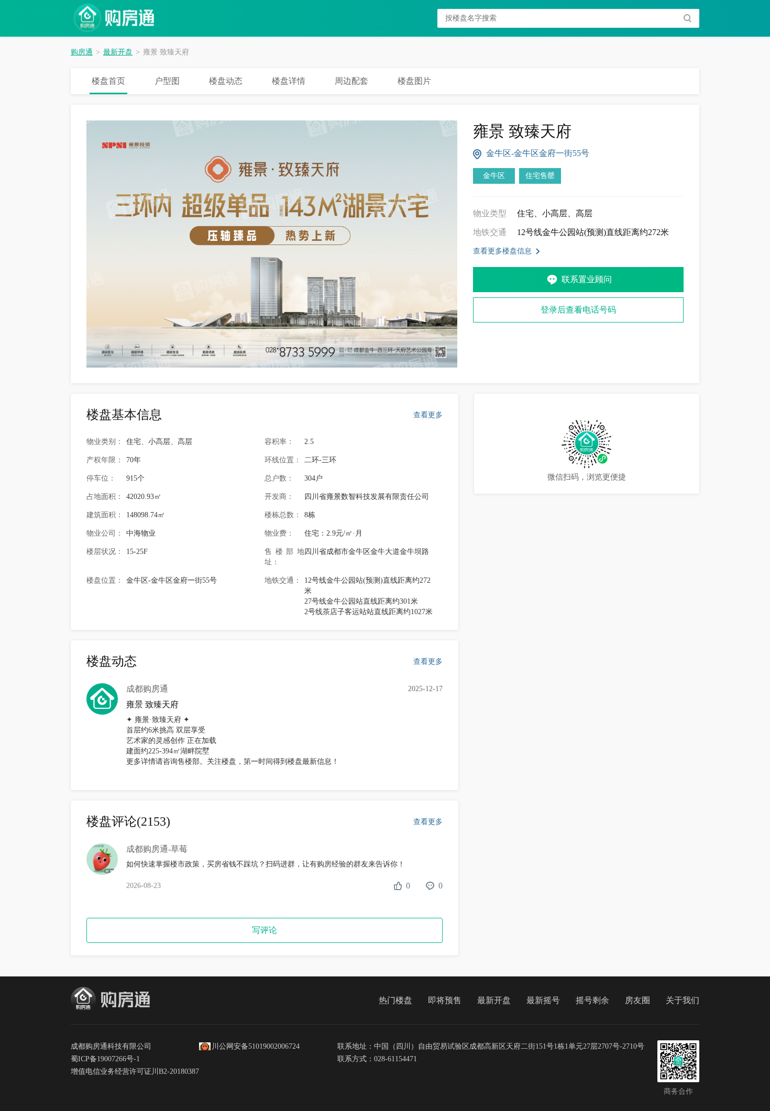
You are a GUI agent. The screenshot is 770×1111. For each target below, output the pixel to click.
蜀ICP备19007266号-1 (105, 1059)
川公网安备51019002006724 (256, 1046)
